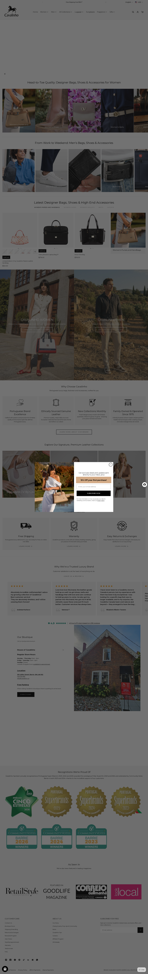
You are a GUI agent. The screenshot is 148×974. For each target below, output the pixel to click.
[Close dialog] (110, 464)
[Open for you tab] (144, 484)
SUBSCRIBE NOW (93, 493)
